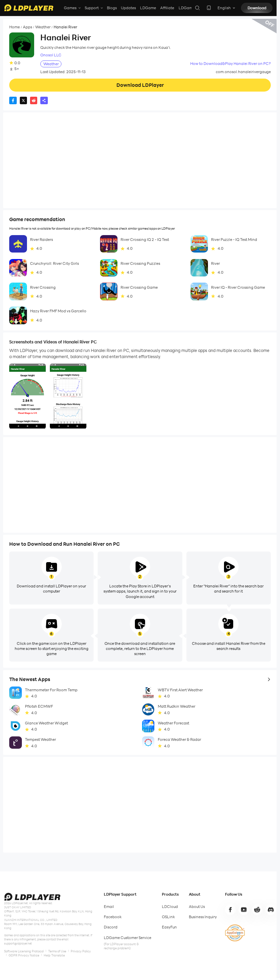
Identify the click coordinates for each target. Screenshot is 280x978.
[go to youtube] (244, 910)
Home (14, 27)
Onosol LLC (50, 55)
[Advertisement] (140, 160)
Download (257, 7)
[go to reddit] (257, 910)
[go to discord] (271, 910)
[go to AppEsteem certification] (235, 933)
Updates (128, 7)
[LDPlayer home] (28, 7)
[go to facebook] (230, 910)
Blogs (112, 7)
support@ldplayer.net (18, 943)
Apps (27, 27)
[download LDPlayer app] (208, 7)
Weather (43, 27)
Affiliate (167, 7)
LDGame (148, 7)
